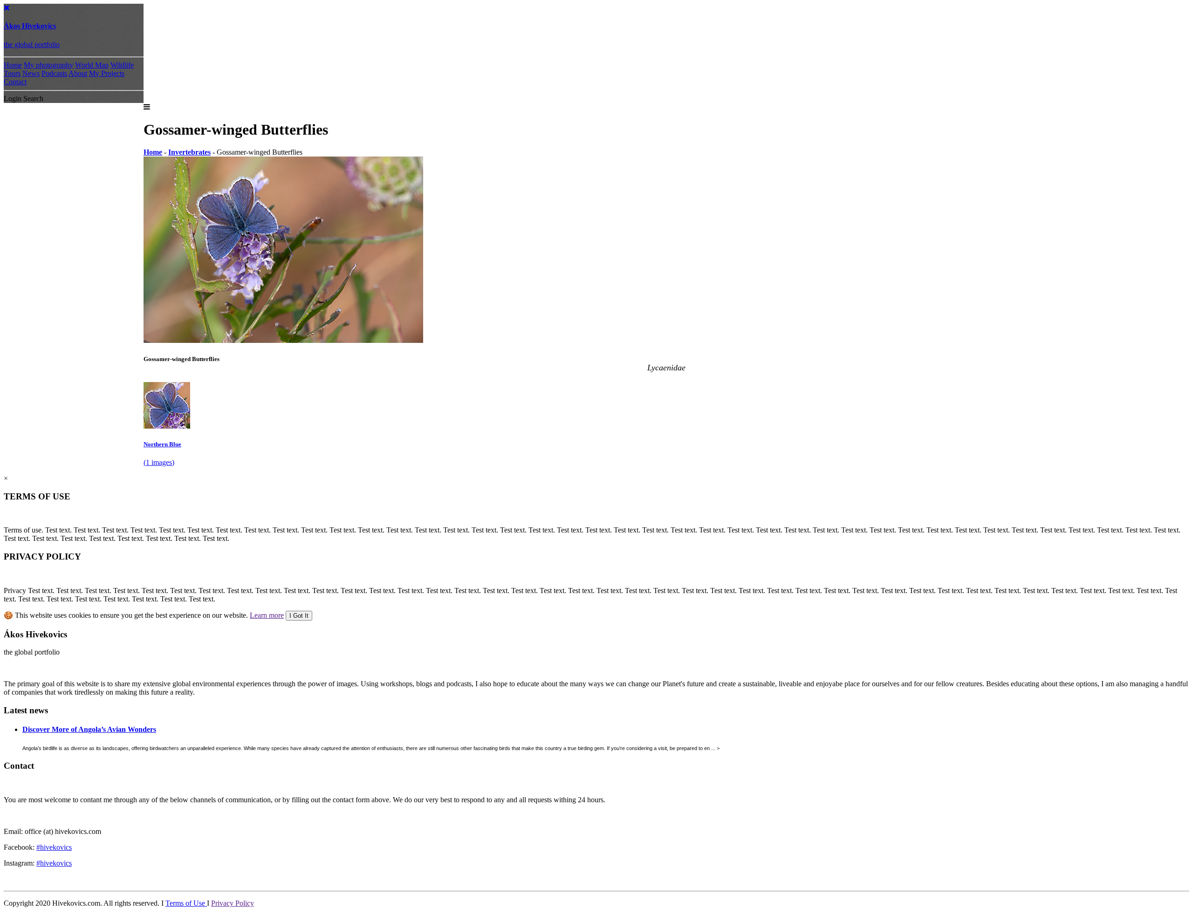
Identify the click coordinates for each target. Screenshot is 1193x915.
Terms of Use (186, 903)
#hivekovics (54, 847)
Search (33, 98)
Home (13, 65)
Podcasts (54, 73)
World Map (92, 65)
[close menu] (7, 8)
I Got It (299, 615)
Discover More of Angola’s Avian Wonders (89, 729)
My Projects (106, 73)
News (31, 73)
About (78, 73)
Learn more (267, 615)
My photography (48, 65)
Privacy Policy (232, 903)
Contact (15, 82)
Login (12, 98)
